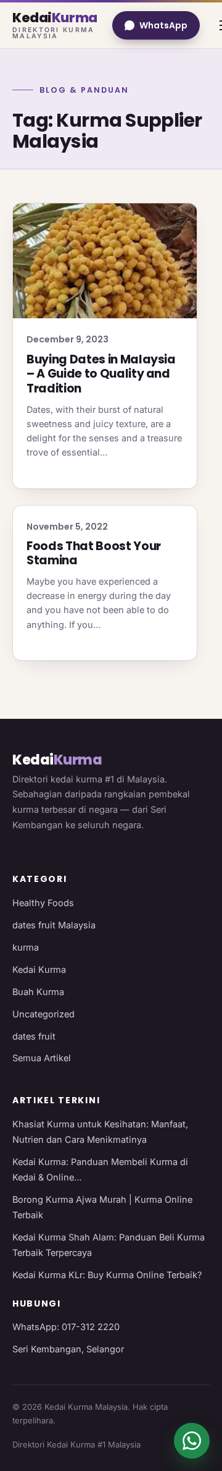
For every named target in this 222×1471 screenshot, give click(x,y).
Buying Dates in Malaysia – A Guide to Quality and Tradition (101, 374)
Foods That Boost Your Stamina (94, 553)
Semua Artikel (41, 1058)
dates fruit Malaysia (54, 925)
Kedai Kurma (39, 969)
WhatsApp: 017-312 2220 (66, 1326)
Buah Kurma (38, 991)
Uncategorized (43, 1014)
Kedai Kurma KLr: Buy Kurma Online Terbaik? (107, 1275)
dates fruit (34, 1036)
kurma (25, 947)
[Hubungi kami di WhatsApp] (192, 1441)
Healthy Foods (43, 902)
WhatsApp (163, 25)
